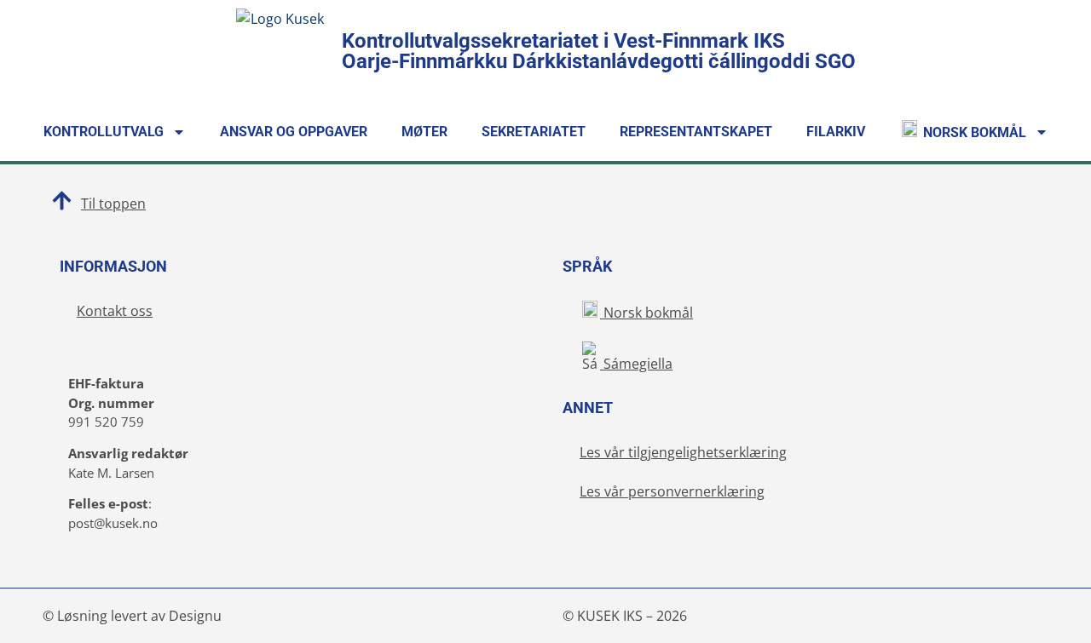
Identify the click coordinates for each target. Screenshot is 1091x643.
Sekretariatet (534, 131)
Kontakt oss (115, 310)
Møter (424, 131)
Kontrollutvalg (103, 131)
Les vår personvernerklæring (672, 491)
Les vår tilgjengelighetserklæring (683, 452)
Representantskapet (696, 131)
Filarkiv (835, 131)
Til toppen (113, 203)
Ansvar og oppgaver (293, 131)
